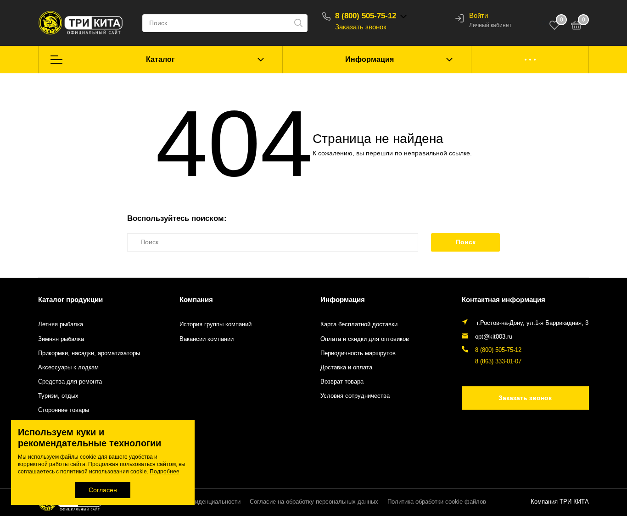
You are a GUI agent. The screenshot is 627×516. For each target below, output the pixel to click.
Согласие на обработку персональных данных (314, 502)
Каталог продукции (70, 299)
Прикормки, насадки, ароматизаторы (89, 353)
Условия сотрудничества (355, 396)
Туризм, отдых (58, 396)
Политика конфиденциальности (197, 502)
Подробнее (164, 471)
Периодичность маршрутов (358, 353)
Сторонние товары (63, 410)
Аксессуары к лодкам (68, 367)
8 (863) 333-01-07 (498, 361)
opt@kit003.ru (493, 337)
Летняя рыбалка (60, 324)
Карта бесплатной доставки (358, 324)
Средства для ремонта (70, 382)
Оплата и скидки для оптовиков (364, 339)
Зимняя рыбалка (61, 339)
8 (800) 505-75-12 (365, 15)
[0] (576, 27)
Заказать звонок (360, 27)
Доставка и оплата (346, 367)
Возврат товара (342, 382)
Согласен (103, 490)
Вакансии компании (206, 339)
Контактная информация (503, 299)
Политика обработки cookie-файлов (436, 502)
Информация (369, 59)
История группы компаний (215, 324)
